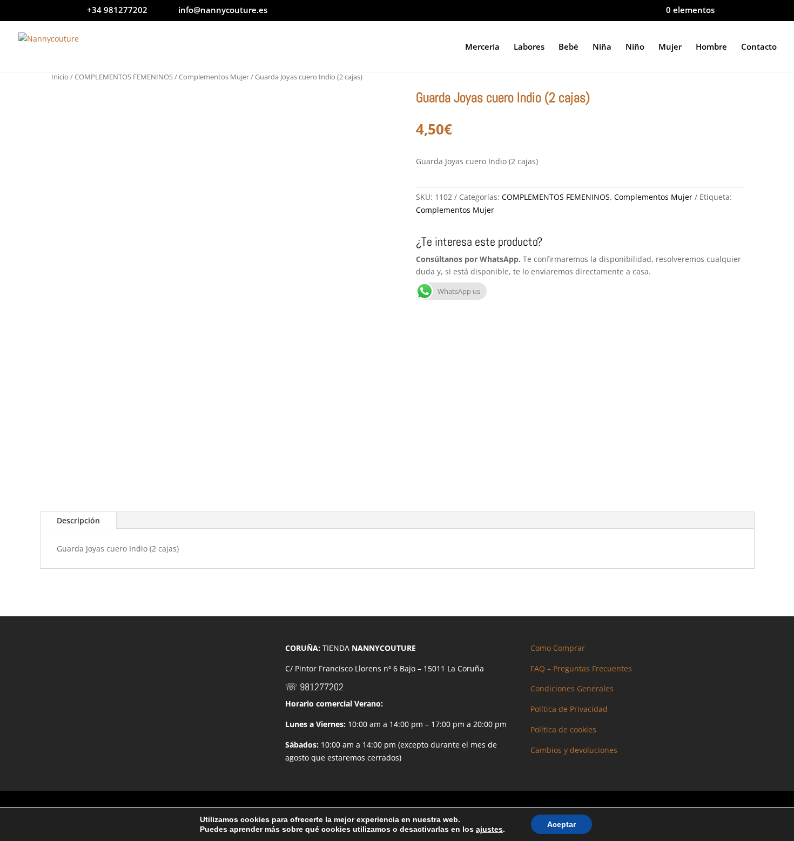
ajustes (489, 829)
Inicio (60, 77)
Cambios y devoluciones (573, 750)
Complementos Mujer (214, 77)
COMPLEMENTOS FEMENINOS (124, 77)
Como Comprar (557, 648)
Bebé (568, 47)
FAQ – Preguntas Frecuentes (581, 668)
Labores (529, 47)
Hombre (711, 47)
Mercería (482, 47)
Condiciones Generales (572, 688)
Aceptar (561, 824)
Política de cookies (563, 729)
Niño (634, 47)
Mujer (670, 47)
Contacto (759, 47)
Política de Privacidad (569, 709)
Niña (602, 47)
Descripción (78, 520)
